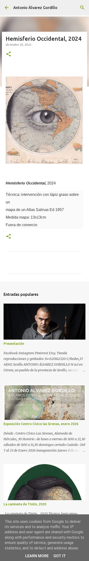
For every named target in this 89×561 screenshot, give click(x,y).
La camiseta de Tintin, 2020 (25, 504)
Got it (59, 556)
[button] (8, 54)
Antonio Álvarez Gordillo (35, 7)
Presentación (14, 344)
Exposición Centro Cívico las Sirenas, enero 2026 (41, 424)
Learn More (37, 556)
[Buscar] (82, 7)
